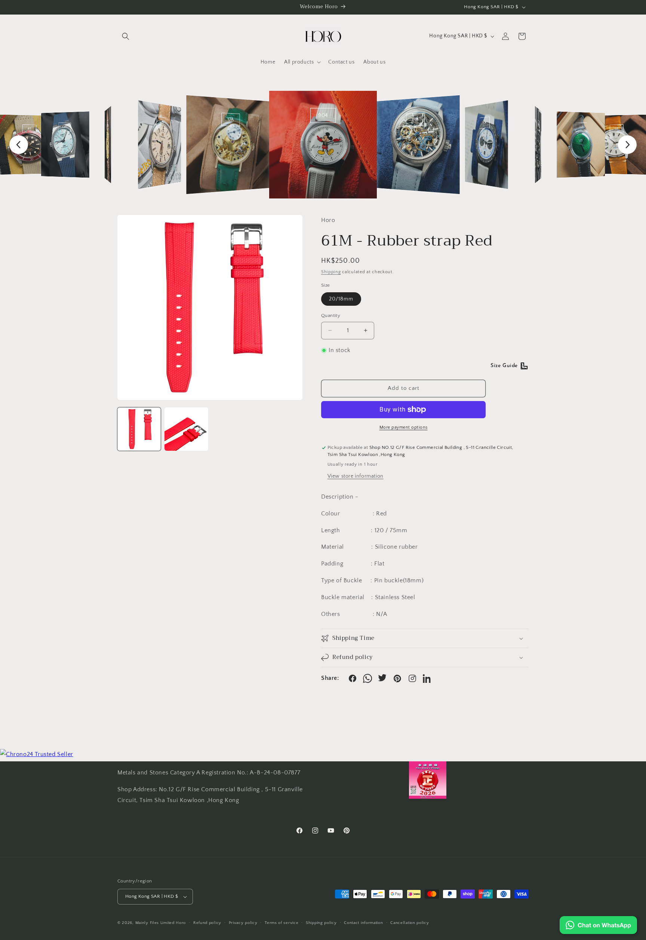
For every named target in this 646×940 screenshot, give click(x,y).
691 (415, 119)
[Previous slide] (18, 144)
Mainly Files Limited (155, 923)
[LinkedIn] (427, 678)
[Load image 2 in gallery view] (186, 429)
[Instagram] (412, 678)
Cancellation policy (409, 923)
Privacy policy (243, 923)
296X (64, 127)
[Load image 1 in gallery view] (139, 429)
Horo (181, 923)
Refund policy (207, 923)
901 (107, 125)
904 (323, 115)
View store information (355, 476)
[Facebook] (352, 678)
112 (617, 128)
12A (231, 119)
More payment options (403, 427)
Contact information (363, 923)
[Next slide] (627, 144)
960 (162, 122)
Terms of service (281, 923)
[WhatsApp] (367, 678)
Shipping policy (321, 923)
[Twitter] (382, 678)
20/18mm (341, 299)
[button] (125, 36)
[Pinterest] (397, 678)
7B (29, 128)
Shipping (331, 271)
